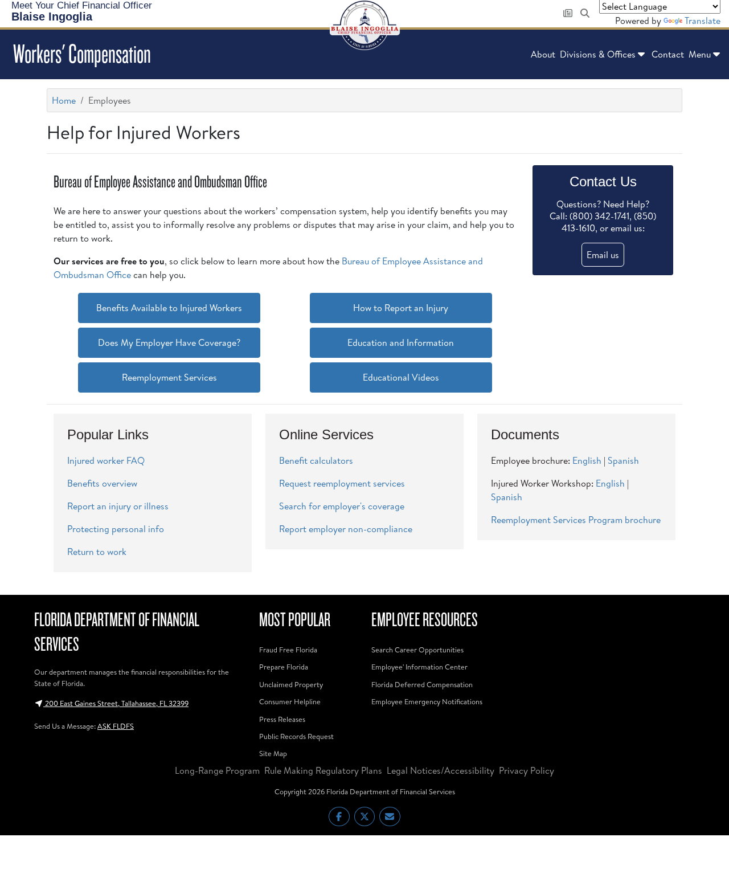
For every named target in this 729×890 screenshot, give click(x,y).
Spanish (623, 460)
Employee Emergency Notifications (426, 701)
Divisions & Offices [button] (598, 54)
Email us (603, 254)
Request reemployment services (342, 483)
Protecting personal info (115, 528)
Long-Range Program (217, 770)
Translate (702, 20)
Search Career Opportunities (417, 649)
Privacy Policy (526, 770)
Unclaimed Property (291, 684)
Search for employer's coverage (341, 506)
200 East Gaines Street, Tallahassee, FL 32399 (116, 703)
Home (64, 100)
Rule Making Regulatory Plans (323, 770)
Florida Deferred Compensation (422, 684)
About (543, 54)
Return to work (96, 551)
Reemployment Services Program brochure (576, 519)
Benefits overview (102, 483)
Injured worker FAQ (106, 460)
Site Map (273, 753)
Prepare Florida (283, 667)
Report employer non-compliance (345, 528)
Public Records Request (296, 736)
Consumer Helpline (290, 701)
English (586, 460)
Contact (668, 54)
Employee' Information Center (419, 667)
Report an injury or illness (118, 506)
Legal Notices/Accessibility (440, 770)
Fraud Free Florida (288, 649)
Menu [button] (700, 54)
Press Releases (282, 719)
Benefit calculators (316, 460)
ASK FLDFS (115, 726)
